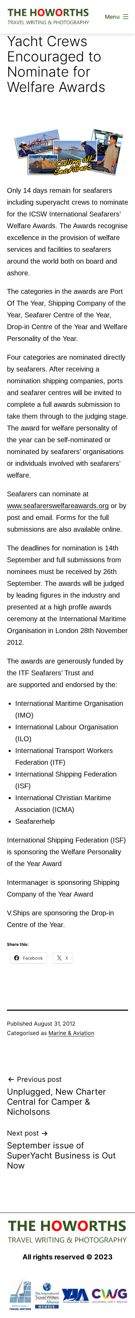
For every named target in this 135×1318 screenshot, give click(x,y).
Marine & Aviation (71, 1032)
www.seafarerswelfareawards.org (58, 506)
